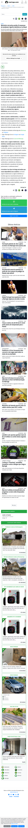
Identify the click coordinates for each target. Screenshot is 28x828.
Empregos (6, 778)
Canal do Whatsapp (18, 138)
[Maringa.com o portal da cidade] (12, 2)
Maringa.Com (3, 5)
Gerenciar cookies (7, 826)
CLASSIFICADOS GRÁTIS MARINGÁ (14, 522)
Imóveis (19, 767)
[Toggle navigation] (2, 2)
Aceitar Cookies (21, 826)
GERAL (13, 5)
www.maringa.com (14, 792)
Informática (6, 770)
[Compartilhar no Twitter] (22, 18)
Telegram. (6, 132)
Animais (6, 775)
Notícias (8, 5)
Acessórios (20, 770)
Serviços (19, 772)
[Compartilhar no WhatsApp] (19, 18)
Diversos (19, 775)
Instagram (16, 134)
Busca (22, 2)
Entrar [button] (26, 2)
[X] (16, 794)
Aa (3, 67)
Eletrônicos (6, 772)
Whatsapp (23, 130)
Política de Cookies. (14, 823)
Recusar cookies (14, 826)
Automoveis (6, 767)
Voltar (14, 505)
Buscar (24, 14)
